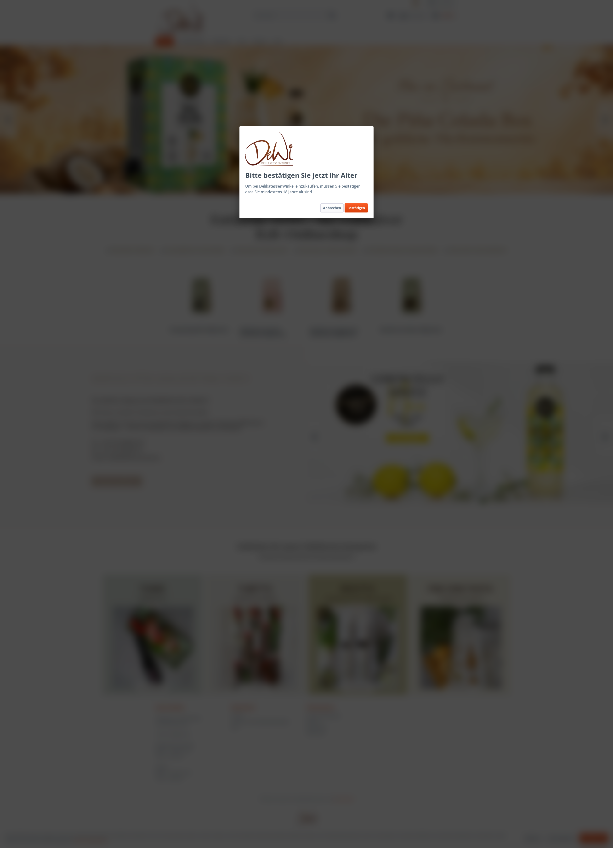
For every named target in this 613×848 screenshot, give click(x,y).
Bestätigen (356, 208)
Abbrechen (332, 208)
